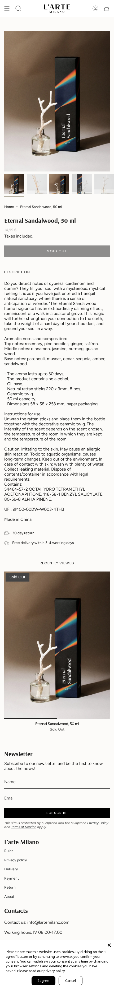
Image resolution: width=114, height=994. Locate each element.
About (9, 896)
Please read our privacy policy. (41, 970)
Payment (11, 878)
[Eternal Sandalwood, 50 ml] (57, 645)
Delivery (11, 869)
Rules (9, 851)
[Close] (109, 945)
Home (9, 207)
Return (10, 887)
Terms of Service (23, 827)
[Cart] (106, 8)
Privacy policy (15, 860)
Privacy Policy (97, 823)
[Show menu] (7, 8)
